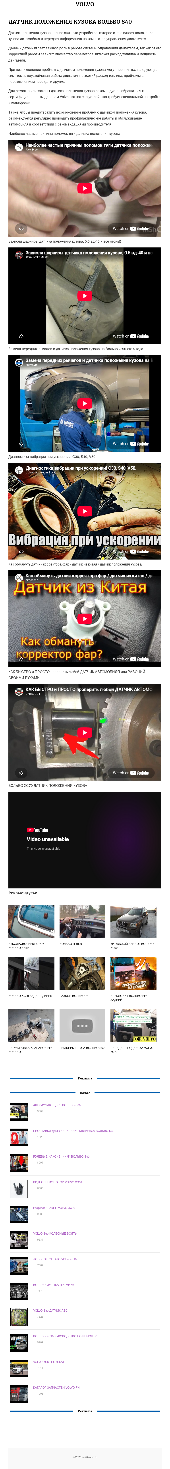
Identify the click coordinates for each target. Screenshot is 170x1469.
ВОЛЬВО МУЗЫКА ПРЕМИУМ (53, 1285)
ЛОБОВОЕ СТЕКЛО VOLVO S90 (55, 1259)
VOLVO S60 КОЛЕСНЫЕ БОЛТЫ (55, 1233)
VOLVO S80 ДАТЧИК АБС (50, 1310)
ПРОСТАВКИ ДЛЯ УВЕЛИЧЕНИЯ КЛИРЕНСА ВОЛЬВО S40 (73, 1131)
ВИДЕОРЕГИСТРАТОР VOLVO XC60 (57, 1182)
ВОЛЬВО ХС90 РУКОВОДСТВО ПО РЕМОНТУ (65, 1336)
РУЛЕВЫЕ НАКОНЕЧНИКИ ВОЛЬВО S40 (61, 1156)
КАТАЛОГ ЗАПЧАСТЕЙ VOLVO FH (56, 1387)
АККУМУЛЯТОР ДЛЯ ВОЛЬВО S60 (57, 1105)
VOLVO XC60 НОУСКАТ (48, 1362)
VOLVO (85, 4)
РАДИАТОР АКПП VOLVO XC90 (54, 1208)
